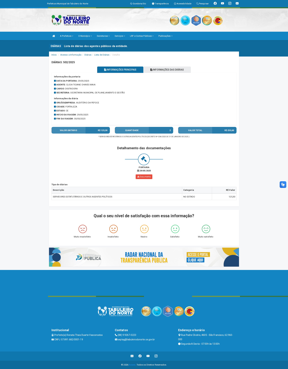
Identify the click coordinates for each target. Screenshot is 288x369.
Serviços (119, 36)
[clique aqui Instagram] (156, 356)
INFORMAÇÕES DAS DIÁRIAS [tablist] (168, 69)
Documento (145, 177)
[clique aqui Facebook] (140, 356)
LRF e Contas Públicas (141, 36)
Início (54, 55)
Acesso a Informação (71, 55)
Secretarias (102, 36)
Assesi (132, 364)
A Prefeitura (66, 36)
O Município (84, 36)
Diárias (87, 55)
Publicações (164, 36)
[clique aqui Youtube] (148, 356)
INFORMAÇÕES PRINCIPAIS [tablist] (121, 69)
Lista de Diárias (102, 55)
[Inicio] (54, 36)
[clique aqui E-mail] (132, 356)
